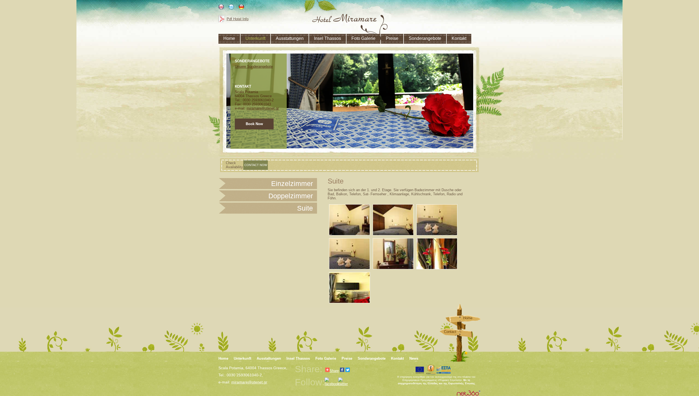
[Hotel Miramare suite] (393, 253)
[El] (231, 8)
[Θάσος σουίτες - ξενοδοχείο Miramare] (393, 219)
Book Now (254, 124)
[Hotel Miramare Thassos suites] (436, 219)
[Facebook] (342, 370)
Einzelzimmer (292, 183)
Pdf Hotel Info (237, 19)
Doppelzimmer (290, 196)
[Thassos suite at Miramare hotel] (349, 253)
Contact (450, 332)
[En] (221, 8)
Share (334, 371)
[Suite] (344, 18)
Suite (305, 208)
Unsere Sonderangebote (254, 66)
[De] (241, 8)
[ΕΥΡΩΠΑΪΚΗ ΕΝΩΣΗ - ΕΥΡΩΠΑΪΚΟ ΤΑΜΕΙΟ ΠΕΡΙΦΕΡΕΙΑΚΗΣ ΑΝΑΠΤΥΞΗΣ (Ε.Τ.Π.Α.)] (420, 369)
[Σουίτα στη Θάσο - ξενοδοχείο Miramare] (349, 219)
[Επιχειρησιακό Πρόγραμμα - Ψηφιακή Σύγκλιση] (431, 369)
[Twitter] (347, 370)
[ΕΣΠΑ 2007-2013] (443, 369)
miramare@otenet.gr (263, 108)
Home (467, 318)
